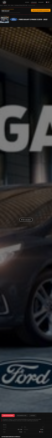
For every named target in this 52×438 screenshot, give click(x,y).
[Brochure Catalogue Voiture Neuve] (4, 2)
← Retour (32, 415)
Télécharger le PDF (21, 415)
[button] (26, 220)
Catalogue (34, 2)
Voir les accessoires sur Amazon (41, 10)
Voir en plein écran (8, 415)
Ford (9, 5)
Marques (5, 5)
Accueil (27, 2)
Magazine (41, 2)
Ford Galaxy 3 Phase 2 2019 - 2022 (21, 5)
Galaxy (12, 5)
